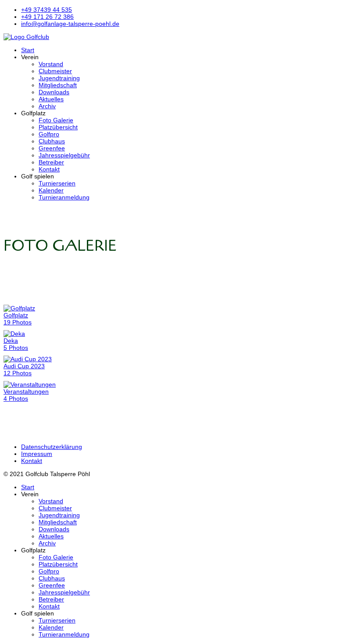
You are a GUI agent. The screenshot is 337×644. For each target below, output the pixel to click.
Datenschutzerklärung (51, 446)
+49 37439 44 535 (46, 9)
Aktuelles (51, 99)
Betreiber (51, 162)
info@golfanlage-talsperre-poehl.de (70, 23)
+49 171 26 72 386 (47, 16)
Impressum (36, 453)
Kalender (51, 190)
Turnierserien (57, 183)
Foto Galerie (56, 120)
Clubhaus (52, 141)
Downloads (54, 92)
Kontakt (49, 169)
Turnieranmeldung (64, 197)
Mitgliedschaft (58, 85)
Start (27, 49)
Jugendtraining (59, 78)
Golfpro (49, 134)
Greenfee (52, 148)
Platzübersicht (58, 127)
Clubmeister (55, 71)
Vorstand (51, 64)
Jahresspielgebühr (64, 155)
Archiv (47, 106)
